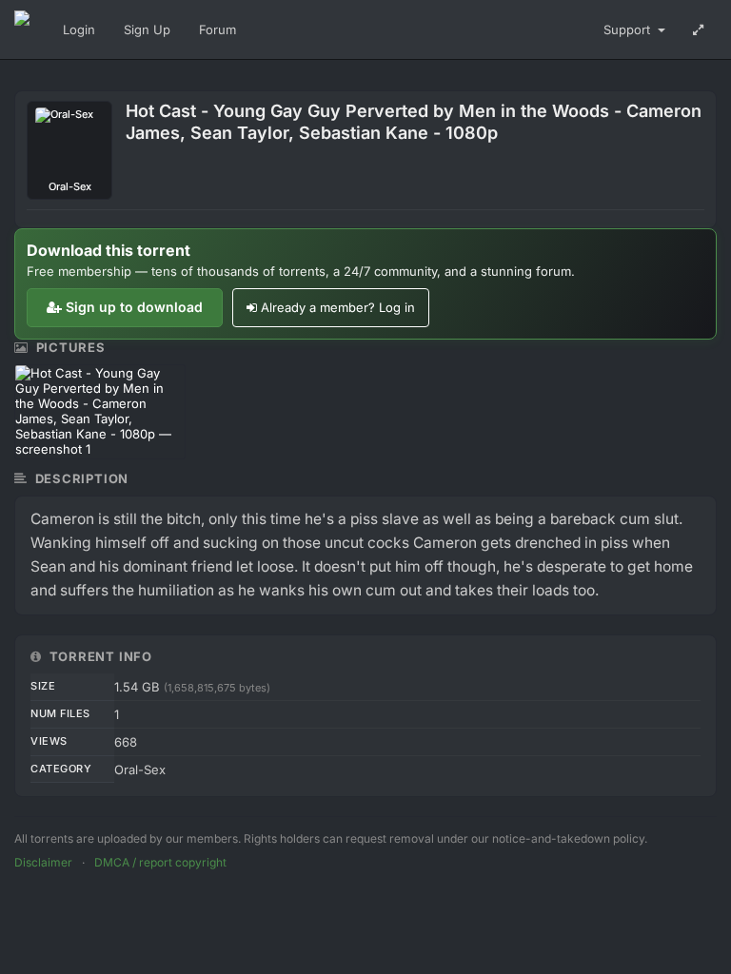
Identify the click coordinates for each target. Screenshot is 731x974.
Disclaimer (43, 862)
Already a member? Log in (338, 307)
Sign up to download (134, 307)
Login (79, 29)
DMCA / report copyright (160, 862)
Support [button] (628, 29)
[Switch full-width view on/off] (698, 29)
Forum (217, 29)
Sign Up (147, 29)
